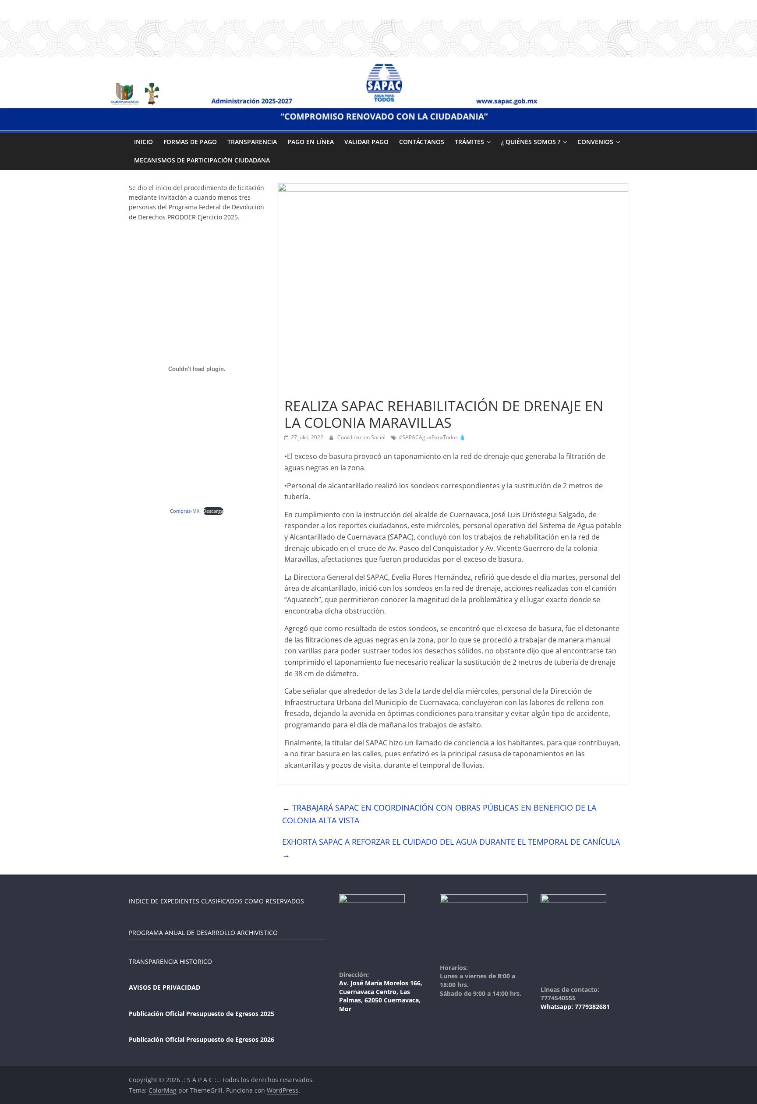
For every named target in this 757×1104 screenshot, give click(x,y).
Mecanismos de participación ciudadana (202, 160)
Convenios (595, 142)
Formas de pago (190, 142)
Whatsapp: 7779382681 (575, 1006)
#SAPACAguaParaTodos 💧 (432, 437)
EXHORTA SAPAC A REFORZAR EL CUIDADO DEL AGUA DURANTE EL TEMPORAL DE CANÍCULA (451, 848)
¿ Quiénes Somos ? (530, 142)
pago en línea (310, 142)
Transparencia (252, 142)
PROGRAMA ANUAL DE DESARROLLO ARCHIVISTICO (203, 932)
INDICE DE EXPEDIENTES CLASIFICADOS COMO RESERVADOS (216, 901)
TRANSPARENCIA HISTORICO (170, 961)
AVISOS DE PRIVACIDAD (164, 987)
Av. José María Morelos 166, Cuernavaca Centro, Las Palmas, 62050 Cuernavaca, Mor (380, 996)
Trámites (469, 142)
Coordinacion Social (362, 437)
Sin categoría (305, 390)
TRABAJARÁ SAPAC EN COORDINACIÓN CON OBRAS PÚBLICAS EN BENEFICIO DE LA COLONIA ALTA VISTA (439, 813)
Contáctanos (421, 142)
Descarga (213, 511)
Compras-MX (184, 511)
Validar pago (366, 142)
